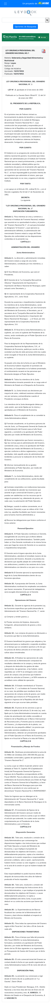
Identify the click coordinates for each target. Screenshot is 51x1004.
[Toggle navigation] (5, 3)
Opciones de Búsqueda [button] (25, 26)
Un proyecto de (30, 3)
